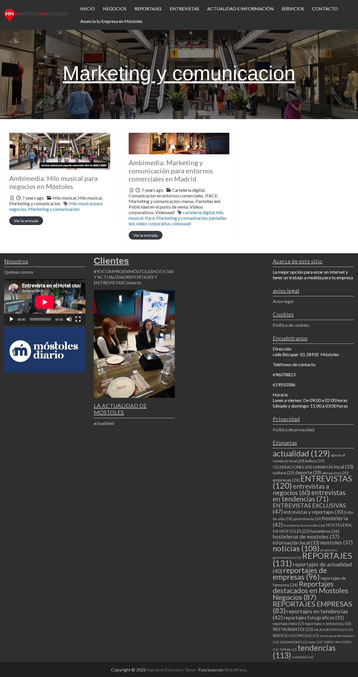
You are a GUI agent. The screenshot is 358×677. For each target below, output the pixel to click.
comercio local (333, 466)
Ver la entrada (26, 220)
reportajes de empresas (300, 573)
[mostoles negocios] (35, 14)
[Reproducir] (11, 319)
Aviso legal (283, 301)
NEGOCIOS (114, 8)
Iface (150, 218)
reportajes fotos (288, 623)
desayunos (335, 472)
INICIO (87, 8)
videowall (181, 223)
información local (296, 542)
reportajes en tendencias (310, 614)
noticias (296, 548)
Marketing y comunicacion (53, 209)
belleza (314, 461)
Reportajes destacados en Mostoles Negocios (310, 590)
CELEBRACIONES (292, 467)
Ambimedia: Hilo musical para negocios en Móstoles (53, 182)
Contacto (132, 282)
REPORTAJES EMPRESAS (312, 607)
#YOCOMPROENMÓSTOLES (123, 271)
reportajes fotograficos (314, 618)
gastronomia (307, 519)
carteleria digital (199, 212)
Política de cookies (291, 325)
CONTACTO (325, 8)
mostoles (336, 542)
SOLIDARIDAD (293, 642)
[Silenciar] (69, 319)
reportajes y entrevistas (328, 623)
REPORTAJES (148, 8)
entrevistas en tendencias (309, 495)
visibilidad (303, 657)
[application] (44, 302)
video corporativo (153, 223)
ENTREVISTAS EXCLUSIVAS (309, 508)
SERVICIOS (293, 8)
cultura (283, 472)
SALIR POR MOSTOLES (333, 629)
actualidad (104, 423)
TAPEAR (288, 649)
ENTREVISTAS (184, 8)
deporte (308, 472)
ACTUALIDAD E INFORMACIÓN (240, 8)
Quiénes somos (18, 271)
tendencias (304, 651)
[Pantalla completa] (78, 319)
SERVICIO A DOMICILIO (296, 635)
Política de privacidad (293, 429)
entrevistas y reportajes (313, 512)
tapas (315, 642)
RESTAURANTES (293, 629)
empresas (286, 479)
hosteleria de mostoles (304, 525)
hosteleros (324, 531)
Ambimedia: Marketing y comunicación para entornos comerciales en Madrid (171, 170)
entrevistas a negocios (301, 489)
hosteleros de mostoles (306, 536)
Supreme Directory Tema (171, 669)
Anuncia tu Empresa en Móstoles (111, 21)
